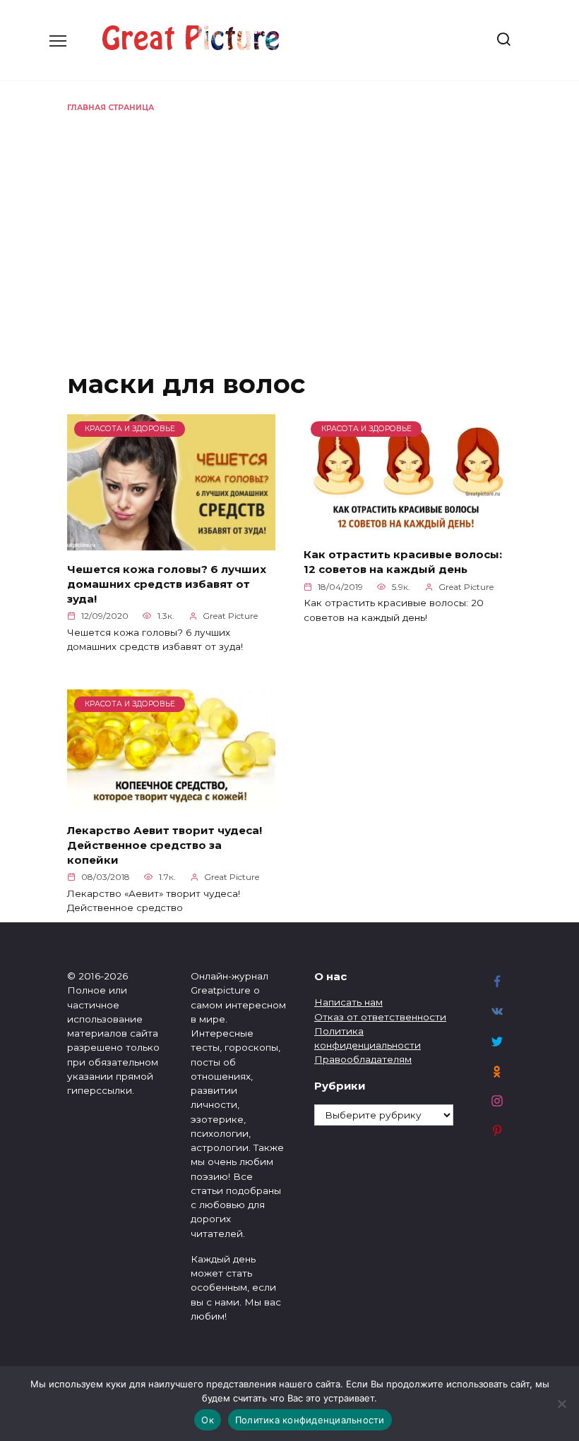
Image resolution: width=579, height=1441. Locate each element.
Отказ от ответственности (380, 1017)
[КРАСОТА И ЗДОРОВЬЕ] (171, 542)
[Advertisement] (289, 219)
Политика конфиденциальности (310, 1419)
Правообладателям (363, 1059)
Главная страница (110, 107)
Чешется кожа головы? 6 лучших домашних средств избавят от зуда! (166, 583)
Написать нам (348, 1002)
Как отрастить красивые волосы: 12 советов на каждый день (403, 562)
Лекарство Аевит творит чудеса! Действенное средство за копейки (164, 844)
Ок (207, 1419)
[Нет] (561, 1404)
